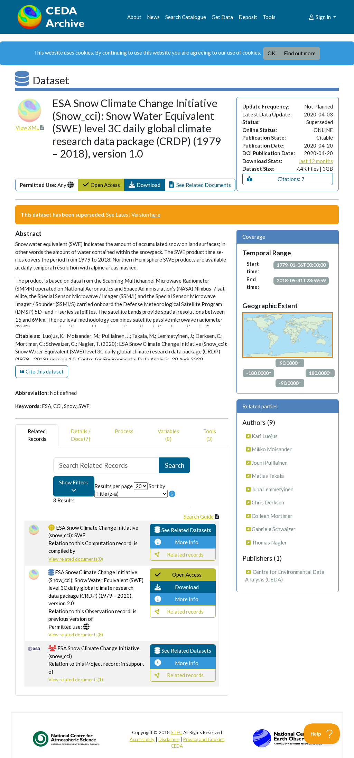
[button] (144, 185)
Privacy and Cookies (203, 739)
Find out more (300, 53)
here (155, 214)
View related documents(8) (75, 634)
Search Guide (199, 516)
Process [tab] (124, 431)
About (134, 17)
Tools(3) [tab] (209, 435)
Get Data (222, 17)
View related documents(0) (75, 559)
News (153, 17)
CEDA (177, 746)
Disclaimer (168, 739)
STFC (176, 732)
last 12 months (316, 161)
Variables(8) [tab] (168, 435)
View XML (28, 127)
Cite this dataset (44, 371)
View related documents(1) (75, 679)
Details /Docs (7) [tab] (81, 435)
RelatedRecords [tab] (36, 435)
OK (271, 53)
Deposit (248, 17)
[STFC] (287, 738)
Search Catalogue (185, 17)
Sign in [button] (323, 17)
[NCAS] (66, 739)
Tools (269, 17)
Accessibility (142, 739)
